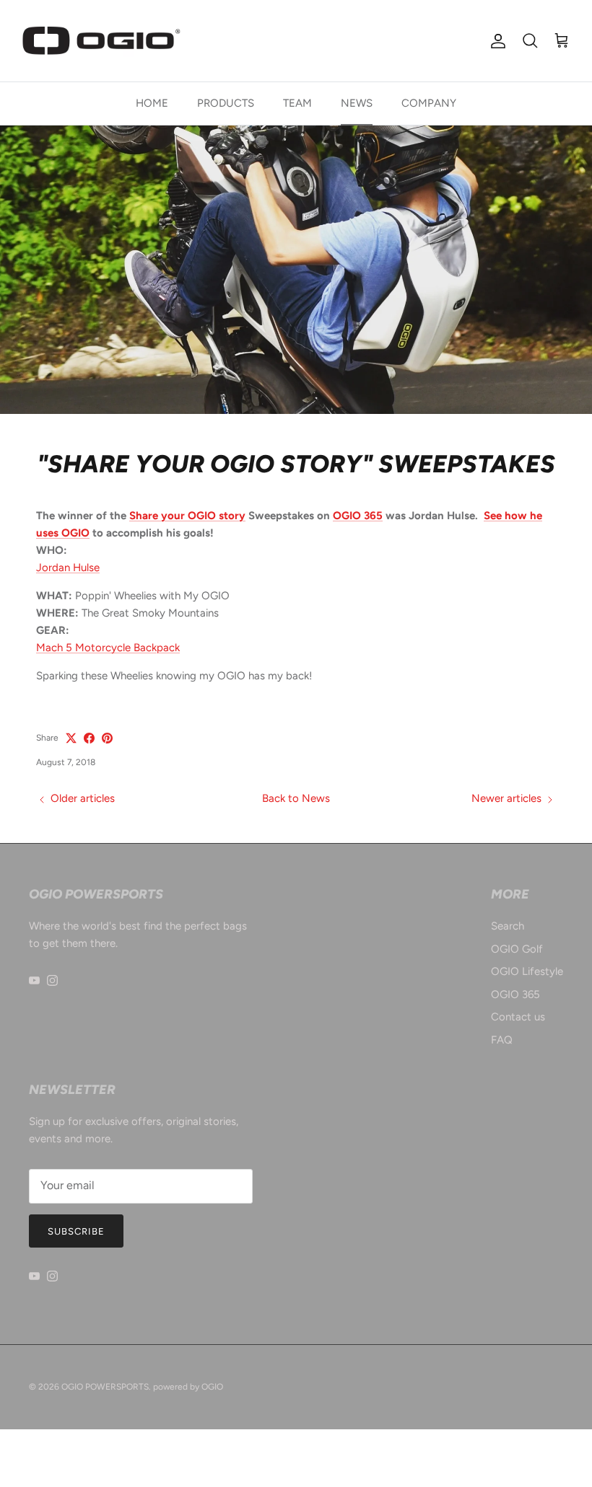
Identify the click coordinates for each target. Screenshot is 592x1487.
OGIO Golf (517, 949)
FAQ (502, 1039)
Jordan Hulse (68, 567)
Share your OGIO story (187, 515)
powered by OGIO (188, 1387)
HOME (152, 103)
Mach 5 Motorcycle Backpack (108, 647)
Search (507, 925)
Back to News (296, 798)
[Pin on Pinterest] (107, 738)
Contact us (518, 1016)
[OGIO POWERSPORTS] (101, 40)
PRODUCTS (225, 103)
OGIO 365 (358, 515)
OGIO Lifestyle (527, 971)
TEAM (297, 103)
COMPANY (428, 103)
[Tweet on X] (71, 738)
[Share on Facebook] (89, 738)
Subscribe (76, 1231)
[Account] (495, 41)
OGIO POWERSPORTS (105, 1387)
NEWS (357, 103)
